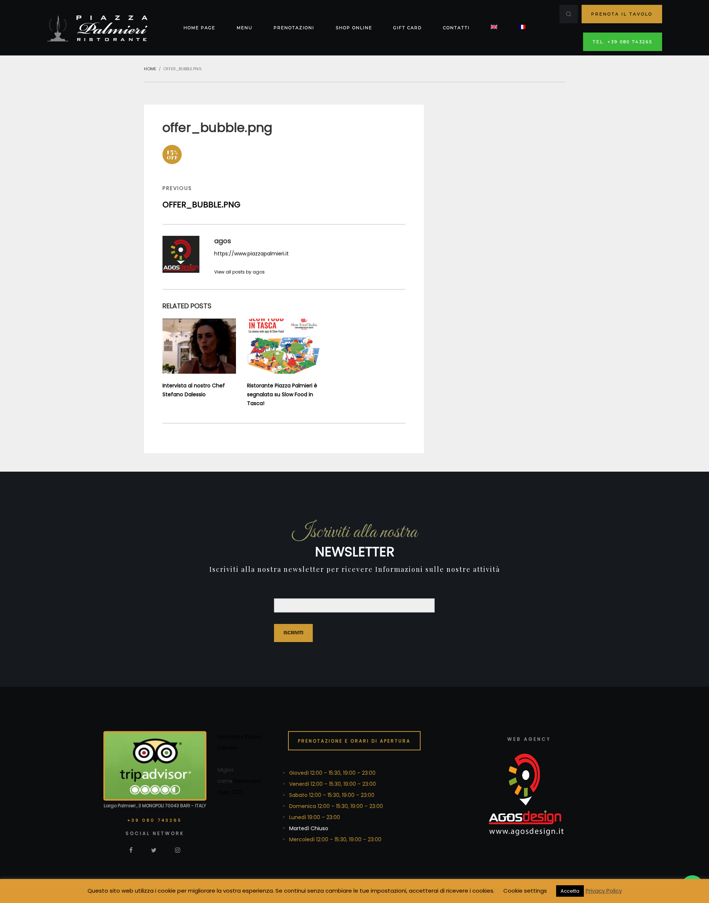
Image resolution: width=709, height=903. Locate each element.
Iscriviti (293, 632)
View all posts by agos (239, 272)
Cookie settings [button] (525, 890)
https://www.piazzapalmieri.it (251, 253)
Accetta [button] (570, 890)
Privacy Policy (604, 890)
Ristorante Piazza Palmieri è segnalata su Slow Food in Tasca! (282, 394)
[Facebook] (131, 849)
